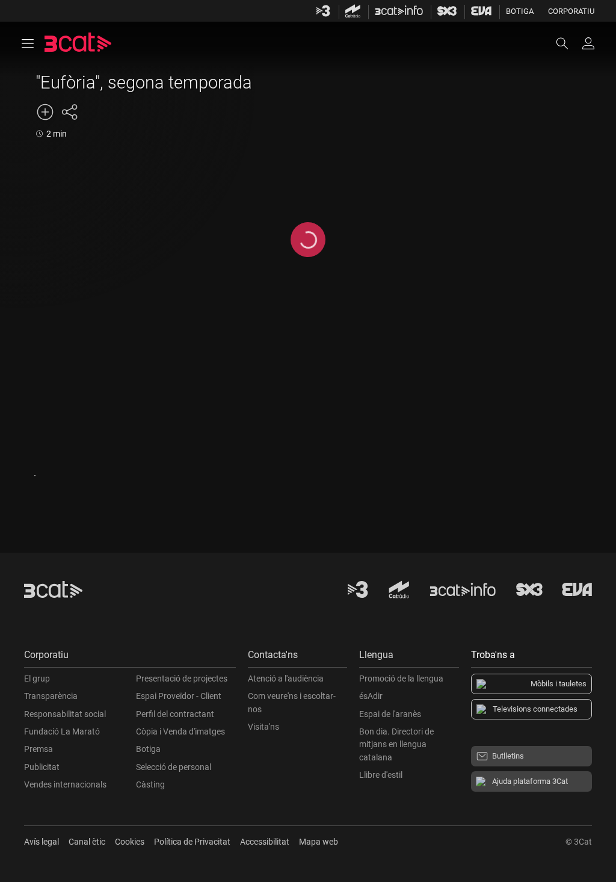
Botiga (520, 11)
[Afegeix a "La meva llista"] (45, 112)
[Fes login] (588, 43)
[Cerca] (568, 43)
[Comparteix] (69, 112)
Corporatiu (571, 11)
